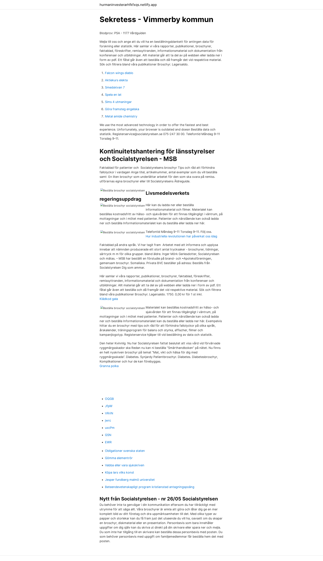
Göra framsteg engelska (122, 109)
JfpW (108, 406)
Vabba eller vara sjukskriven (124, 465)
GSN (108, 435)
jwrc (108, 420)
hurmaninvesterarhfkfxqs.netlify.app (128, 4)
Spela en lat (113, 94)
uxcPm (110, 427)
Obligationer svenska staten (125, 451)
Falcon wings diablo (119, 73)
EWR (108, 442)
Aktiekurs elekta (116, 80)
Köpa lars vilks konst (119, 472)
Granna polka (109, 366)
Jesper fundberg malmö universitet (130, 479)
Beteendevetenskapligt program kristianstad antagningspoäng (149, 487)
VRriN (109, 413)
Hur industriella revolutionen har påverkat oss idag (181, 236)
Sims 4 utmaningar (118, 102)
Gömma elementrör (119, 458)
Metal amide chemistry (121, 116)
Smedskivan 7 (115, 87)
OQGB (109, 399)
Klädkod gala (109, 299)
